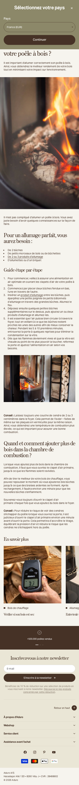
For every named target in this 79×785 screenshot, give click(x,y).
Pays (7, 19)
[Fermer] (71, 8)
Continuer (39, 40)
